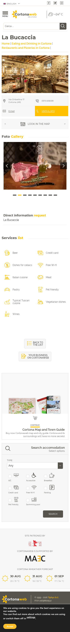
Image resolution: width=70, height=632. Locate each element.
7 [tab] (45, 195)
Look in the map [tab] (38, 123)
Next (63, 165)
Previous (6, 165)
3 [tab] (25, 195)
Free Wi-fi (30, 493)
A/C (9, 480)
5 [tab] (35, 195)
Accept (10, 626)
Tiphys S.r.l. (53, 597)
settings (31, 617)
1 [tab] (14, 195)
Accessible (30, 480)
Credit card (13, 493)
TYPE (9, 460)
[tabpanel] (35, 166)
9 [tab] (55, 195)
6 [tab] (40, 195)
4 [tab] (30, 195)
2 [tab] (19, 195)
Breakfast (48, 480)
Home (6, 43)
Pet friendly (13, 504)
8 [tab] (50, 195)
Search (53, 514)
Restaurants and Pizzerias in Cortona (25, 47)
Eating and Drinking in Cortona (31, 43)
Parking (47, 493)
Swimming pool (33, 504)
